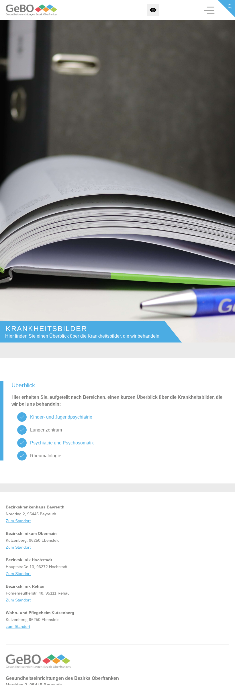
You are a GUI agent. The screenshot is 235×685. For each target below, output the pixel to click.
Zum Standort (18, 520)
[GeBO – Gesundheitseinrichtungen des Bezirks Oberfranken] (28, 10)
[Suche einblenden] (226, 8)
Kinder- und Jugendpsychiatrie (61, 417)
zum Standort (18, 626)
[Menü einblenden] (209, 10)
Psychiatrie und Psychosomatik (62, 442)
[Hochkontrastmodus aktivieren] (153, 10)
